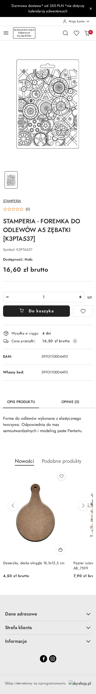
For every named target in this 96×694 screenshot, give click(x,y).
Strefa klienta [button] (18, 627)
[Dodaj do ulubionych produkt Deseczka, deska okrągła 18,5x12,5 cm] (61, 476)
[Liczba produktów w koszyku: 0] (87, 33)
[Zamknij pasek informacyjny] (90, 8)
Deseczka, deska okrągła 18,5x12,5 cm (34, 563)
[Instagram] (52, 658)
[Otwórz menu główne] (6, 33)
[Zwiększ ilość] (80, 297)
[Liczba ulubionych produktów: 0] (76, 33)
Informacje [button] (16, 641)
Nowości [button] (24, 461)
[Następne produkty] (83, 505)
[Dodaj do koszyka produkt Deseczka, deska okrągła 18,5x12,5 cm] (60, 549)
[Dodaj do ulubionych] (83, 311)
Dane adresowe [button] (21, 614)
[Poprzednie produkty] (12, 505)
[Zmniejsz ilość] (7, 297)
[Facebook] (43, 658)
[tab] (48, 400)
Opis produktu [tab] (21, 401)
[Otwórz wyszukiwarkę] (65, 33)
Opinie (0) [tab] (70, 401)
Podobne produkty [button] (61, 461)
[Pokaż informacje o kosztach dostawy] (75, 341)
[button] (16, 209)
